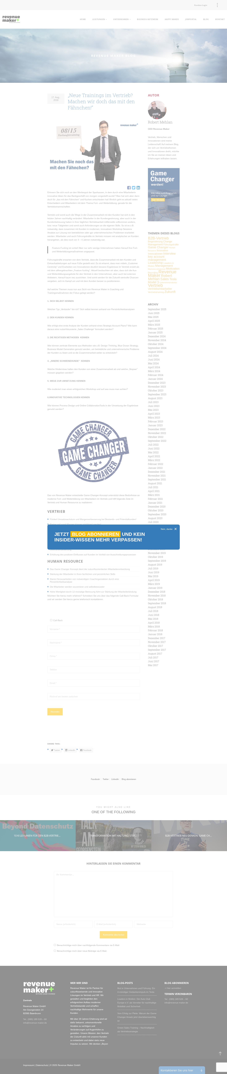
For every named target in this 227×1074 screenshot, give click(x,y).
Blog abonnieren (95, 534)
